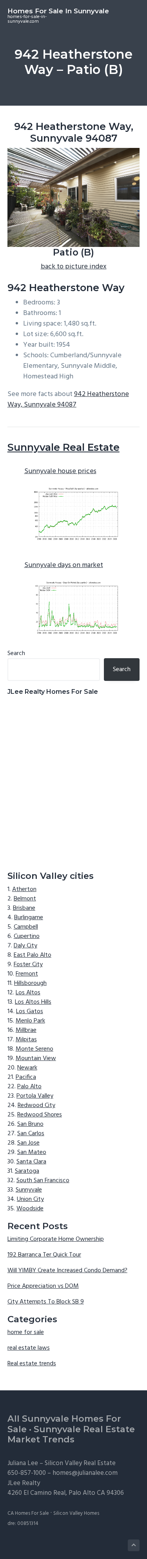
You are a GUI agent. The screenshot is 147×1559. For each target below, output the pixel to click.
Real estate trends (31, 1364)
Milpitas (26, 1040)
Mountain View (36, 1058)
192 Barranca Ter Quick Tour (44, 1255)
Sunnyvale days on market (63, 565)
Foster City (28, 965)
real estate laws (28, 1348)
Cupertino (27, 936)
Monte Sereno (34, 1049)
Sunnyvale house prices (60, 471)
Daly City (25, 946)
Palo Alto (29, 1087)
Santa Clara (31, 1162)
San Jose (28, 1143)
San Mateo (31, 1152)
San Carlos (30, 1134)
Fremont (27, 974)
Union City (30, 1199)
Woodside (30, 1209)
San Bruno (30, 1124)
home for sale (25, 1332)
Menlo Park (30, 1021)
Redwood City (36, 1105)
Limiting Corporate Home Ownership (55, 1239)
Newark (27, 1068)
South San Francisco (42, 1181)
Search (16, 653)
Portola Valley (34, 1096)
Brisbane (24, 908)
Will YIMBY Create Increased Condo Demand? (67, 1271)
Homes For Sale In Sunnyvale (58, 11)
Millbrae (26, 1030)
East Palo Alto (32, 955)
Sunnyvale (29, 1190)
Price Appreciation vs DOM (43, 1286)
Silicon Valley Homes (76, 1513)
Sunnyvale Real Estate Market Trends (71, 1434)
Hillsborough (30, 983)
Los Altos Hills (33, 1002)
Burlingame (28, 918)
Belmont (25, 899)
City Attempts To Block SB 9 (45, 1302)
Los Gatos (29, 1011)
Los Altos (28, 993)
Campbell (26, 927)
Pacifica (26, 1077)
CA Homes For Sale (28, 1513)
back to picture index (74, 266)
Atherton (24, 889)
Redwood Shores (39, 1115)
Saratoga (27, 1171)
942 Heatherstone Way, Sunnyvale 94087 (68, 399)
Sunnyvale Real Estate (63, 447)
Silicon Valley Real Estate (80, 1463)
